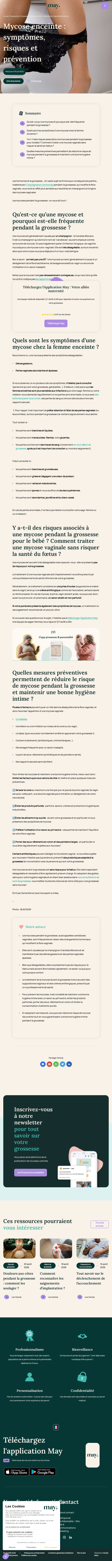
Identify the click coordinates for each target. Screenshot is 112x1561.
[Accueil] (54, 6)
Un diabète (21, 719)
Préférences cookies (29, 1555)
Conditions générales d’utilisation (61, 1553)
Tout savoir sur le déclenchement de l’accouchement (90, 1278)
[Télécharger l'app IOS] (16, 1472)
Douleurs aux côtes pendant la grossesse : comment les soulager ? (19, 1280)
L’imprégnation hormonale (39, 184)
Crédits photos (12, 1555)
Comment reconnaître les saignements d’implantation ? (52, 1280)
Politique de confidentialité (34, 1553)
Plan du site (81, 1553)
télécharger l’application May (83, 617)
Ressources (14, 16)
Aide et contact (66, 1512)
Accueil (6, 16)
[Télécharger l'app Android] (43, 1472)
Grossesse (24, 16)
